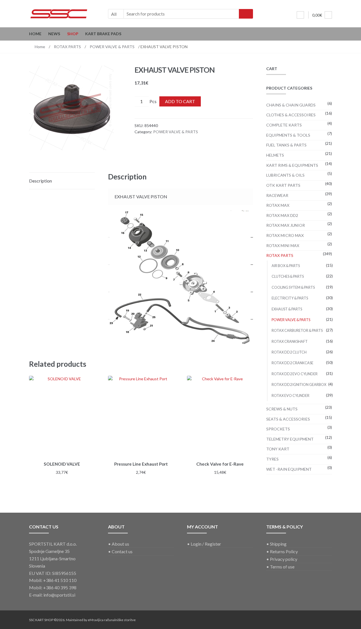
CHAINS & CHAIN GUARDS (291, 105)
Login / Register (206, 543)
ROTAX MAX (277, 205)
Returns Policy (284, 551)
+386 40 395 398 (59, 587)
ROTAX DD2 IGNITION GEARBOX (299, 385)
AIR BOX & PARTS (286, 266)
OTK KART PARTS (283, 185)
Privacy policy (283, 559)
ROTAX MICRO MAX (285, 235)
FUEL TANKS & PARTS (286, 145)
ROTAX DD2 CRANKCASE (292, 363)
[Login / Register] (300, 15)
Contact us (122, 551)
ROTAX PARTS (67, 46)
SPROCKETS (278, 428)
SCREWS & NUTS (282, 408)
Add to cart (180, 101)
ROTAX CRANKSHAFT (290, 341)
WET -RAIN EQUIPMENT (289, 469)
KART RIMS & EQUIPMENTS (292, 165)
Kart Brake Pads (103, 33)
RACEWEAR (277, 195)
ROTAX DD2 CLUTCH (289, 352)
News (54, 33)
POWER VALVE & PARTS (112, 46)
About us (120, 543)
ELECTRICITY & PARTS (290, 298)
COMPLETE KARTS (284, 125)
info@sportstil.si (59, 594)
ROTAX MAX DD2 (282, 215)
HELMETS (275, 155)
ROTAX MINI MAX (282, 245)
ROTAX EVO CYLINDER (290, 396)
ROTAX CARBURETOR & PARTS (297, 330)
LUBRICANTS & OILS (285, 175)
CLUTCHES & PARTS (288, 276)
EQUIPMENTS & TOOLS (288, 135)
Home (35, 33)
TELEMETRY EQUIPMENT (290, 439)
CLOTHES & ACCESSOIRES (291, 114)
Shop (72, 33)
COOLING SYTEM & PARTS (293, 287)
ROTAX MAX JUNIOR (285, 225)
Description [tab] (40, 180)
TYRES (272, 459)
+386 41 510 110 (59, 580)
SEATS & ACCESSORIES (288, 419)
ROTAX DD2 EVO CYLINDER (295, 374)
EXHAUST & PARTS (287, 309)
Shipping (278, 543)
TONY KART (277, 448)
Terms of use (282, 566)
